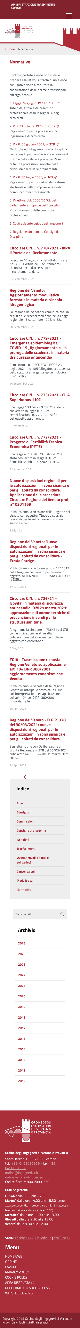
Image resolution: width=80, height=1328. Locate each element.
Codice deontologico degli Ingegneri (38, 223)
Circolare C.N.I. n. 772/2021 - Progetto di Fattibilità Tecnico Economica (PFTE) (36, 442)
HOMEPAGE (13, 1256)
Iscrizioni (23, 839)
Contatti (17, 8)
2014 (22, 1059)
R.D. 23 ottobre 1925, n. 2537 (34, 126)
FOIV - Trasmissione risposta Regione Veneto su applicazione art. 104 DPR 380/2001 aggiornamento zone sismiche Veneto (38, 669)
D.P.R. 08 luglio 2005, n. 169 (33, 177)
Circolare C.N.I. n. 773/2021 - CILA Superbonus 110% (40, 397)
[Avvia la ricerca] (62, 914)
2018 (22, 1017)
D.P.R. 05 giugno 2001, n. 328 (34, 144)
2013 (22, 1070)
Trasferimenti (26, 848)
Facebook (22, 1237)
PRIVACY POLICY (17, 1272)
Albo (20, 803)
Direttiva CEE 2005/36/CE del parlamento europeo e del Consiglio (34, 203)
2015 (22, 1049)
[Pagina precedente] (25, 777)
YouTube (60, 1237)
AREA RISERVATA (17, 1282)
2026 (22, 943)
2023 (22, 964)
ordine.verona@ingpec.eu (24, 1177)
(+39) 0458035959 (25, 1163)
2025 (22, 953)
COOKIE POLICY (16, 1277)
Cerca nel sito (24, 914)
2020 (22, 996)
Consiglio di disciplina (31, 830)
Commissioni (25, 821)
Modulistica (25, 880)
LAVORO (11, 1266)
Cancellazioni (26, 871)
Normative (24, 889)
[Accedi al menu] (69, 16)
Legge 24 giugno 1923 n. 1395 (34, 103)
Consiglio (23, 812)
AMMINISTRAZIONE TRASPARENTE (33, 4)
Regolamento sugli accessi (27, 1288)
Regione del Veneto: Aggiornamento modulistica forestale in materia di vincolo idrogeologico (36, 297)
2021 (22, 985)
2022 (22, 974)
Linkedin (41, 1237)
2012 (22, 1080)
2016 (22, 1038)
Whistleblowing (19, 1293)
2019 (22, 1006)
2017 (22, 1027)
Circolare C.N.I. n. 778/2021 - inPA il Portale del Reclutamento (40, 250)
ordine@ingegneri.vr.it (21, 1172)
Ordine (11, 1261)
